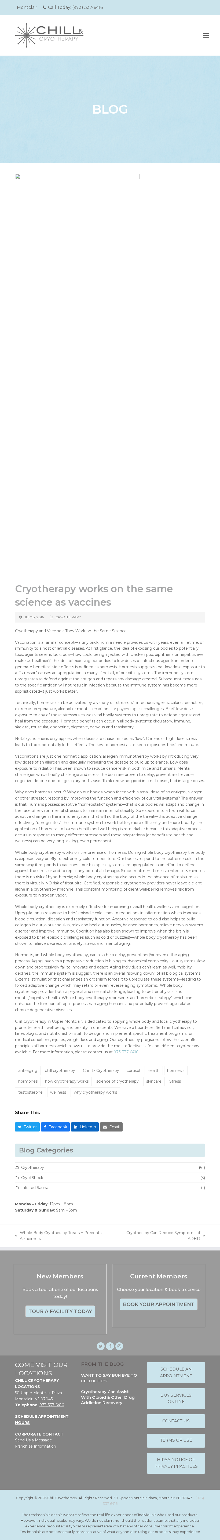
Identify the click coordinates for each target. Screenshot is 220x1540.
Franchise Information (35, 1446)
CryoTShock (32, 1177)
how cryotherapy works (67, 1081)
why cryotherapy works (95, 1092)
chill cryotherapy (60, 1070)
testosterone (30, 1092)
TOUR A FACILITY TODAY (60, 1311)
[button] (206, 35)
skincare (154, 1081)
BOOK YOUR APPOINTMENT (159, 1304)
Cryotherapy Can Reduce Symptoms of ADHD (160, 1236)
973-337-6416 (126, 1052)
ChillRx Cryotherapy (101, 1070)
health (154, 1070)
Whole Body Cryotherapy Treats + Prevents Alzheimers (58, 1236)
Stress (175, 1081)
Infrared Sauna (34, 1187)
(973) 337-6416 (87, 7)
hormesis (175, 1070)
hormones (28, 1081)
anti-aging (27, 1070)
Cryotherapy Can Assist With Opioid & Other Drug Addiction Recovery (108, 1397)
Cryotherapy (68, 617)
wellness (58, 1092)
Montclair (27, 7)
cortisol (133, 1070)
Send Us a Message (33, 1440)
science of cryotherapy (117, 1081)
